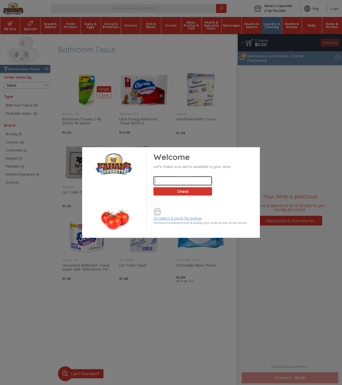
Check (183, 191)
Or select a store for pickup (177, 218)
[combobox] (182, 180)
